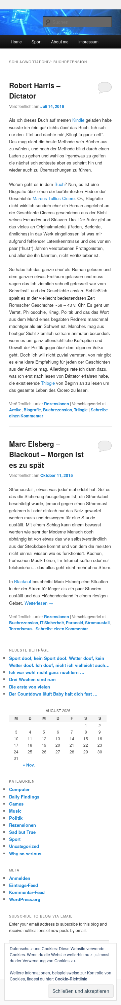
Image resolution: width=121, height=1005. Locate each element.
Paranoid (74, 623)
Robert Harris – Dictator (35, 90)
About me (60, 41)
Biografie (32, 410)
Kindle (78, 120)
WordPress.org (24, 899)
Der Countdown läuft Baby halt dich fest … (53, 694)
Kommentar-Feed (27, 892)
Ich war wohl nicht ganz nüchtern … (46, 672)
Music (15, 811)
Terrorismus (21, 629)
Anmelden (19, 878)
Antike (15, 410)
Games (16, 804)
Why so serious (25, 853)
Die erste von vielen (30, 686)
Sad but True (22, 832)
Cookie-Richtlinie (71, 979)
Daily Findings (24, 796)
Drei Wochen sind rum (32, 679)
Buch (59, 184)
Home (16, 41)
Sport (36, 41)
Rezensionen (56, 404)
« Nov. (29, 765)
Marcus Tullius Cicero (54, 198)
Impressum (88, 41)
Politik (16, 818)
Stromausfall (97, 623)
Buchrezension (57, 410)
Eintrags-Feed (23, 885)
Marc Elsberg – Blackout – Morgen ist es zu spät (46, 454)
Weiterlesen (39, 603)
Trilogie (48, 383)
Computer (19, 789)
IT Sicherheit (52, 623)
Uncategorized (24, 846)
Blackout (22, 581)
